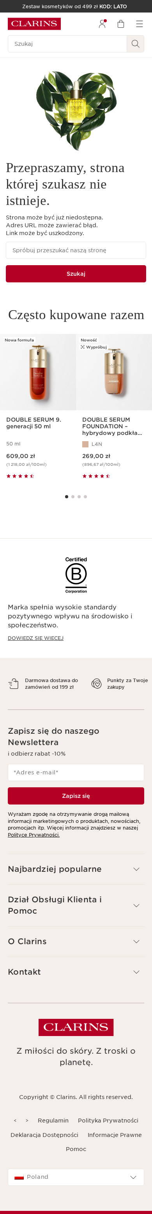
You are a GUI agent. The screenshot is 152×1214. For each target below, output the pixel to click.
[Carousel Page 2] (72, 496)
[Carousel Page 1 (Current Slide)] (66, 496)
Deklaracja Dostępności (44, 1148)
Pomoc (76, 1163)
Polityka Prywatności (108, 1134)
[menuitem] (102, 24)
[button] (76, 883)
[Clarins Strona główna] (34, 24)
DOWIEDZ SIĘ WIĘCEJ (36, 638)
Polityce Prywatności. (34, 848)
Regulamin (53, 1134)
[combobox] (76, 1191)
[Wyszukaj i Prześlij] (135, 43)
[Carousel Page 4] (85, 496)
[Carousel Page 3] (79, 496)
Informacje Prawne (115, 1148)
